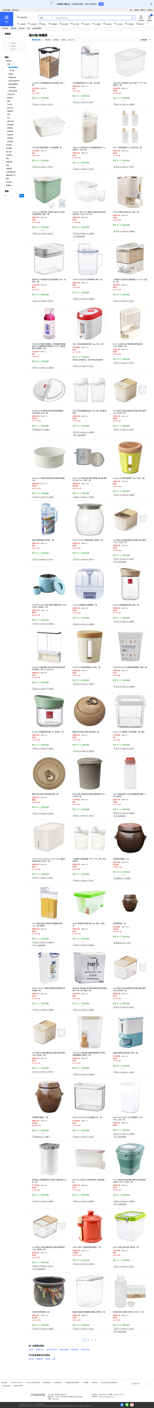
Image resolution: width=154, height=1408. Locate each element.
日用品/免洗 (11, 94)
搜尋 (21, 196)
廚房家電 (10, 131)
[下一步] (100, 1340)
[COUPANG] (38, 1396)
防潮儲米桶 (39, 1359)
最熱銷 (64, 40)
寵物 (7, 158)
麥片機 (12, 71)
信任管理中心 (58, 1382)
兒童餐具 (10, 135)
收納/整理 (10, 125)
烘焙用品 (10, 128)
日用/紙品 (9, 155)
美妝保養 (9, 148)
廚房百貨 (10, 98)
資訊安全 (95, 1382)
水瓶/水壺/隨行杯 (13, 81)
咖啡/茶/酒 (10, 121)
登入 (131, 10)
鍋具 (8, 101)
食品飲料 (9, 145)
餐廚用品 (22, 28)
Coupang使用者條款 (33, 1382)
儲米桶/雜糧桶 (36, 28)
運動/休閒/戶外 (11, 175)
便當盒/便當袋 (13, 84)
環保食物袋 (12, 88)
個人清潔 (9, 152)
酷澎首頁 (5, 28)
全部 (41, 18)
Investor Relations (17, 1382)
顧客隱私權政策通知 (72, 1382)
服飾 (7, 179)
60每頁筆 (144, 40)
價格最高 (56, 40)
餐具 (8, 115)
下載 (101, 4)
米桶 (53, 1359)
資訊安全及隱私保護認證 (109, 1382)
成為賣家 (150, 10)
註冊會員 (136, 10)
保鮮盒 (10, 74)
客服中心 (143, 10)
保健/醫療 (9, 162)
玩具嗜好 (9, 169)
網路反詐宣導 (18, 1385)
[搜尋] (132, 18)
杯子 (8, 118)
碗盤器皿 (10, 111)
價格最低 (48, 40)
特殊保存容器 (12, 91)
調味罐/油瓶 (12, 77)
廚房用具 (10, 138)
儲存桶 (47, 1359)
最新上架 (71, 40)
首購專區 (13, 28)
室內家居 (9, 182)
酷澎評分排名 (36, 40)
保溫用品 (10, 142)
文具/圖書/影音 (11, 172)
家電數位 (9, 185)
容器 (28, 28)
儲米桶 (31, 1359)
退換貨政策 (46, 1382)
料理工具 (10, 108)
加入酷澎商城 (6, 1385)
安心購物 (85, 1382)
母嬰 (7, 165)
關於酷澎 (4, 1382)
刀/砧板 (9, 104)
